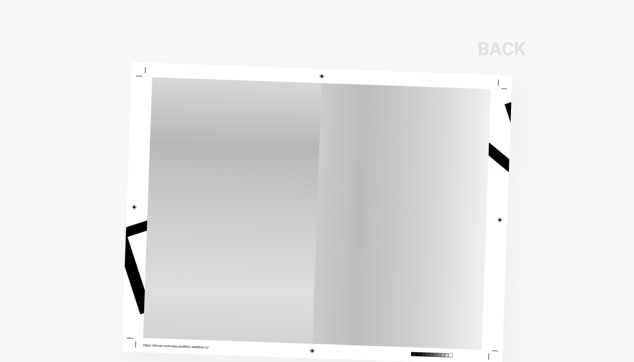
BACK (501, 49)
